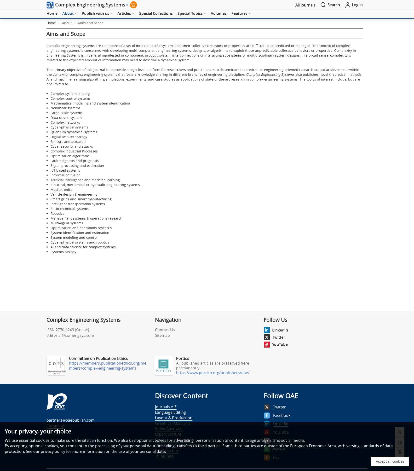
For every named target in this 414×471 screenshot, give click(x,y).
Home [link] (51, 23)
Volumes (219, 13)
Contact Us (165, 329)
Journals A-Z (166, 406)
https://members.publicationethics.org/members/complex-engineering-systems (107, 366)
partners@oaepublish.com (70, 420)
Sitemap (162, 335)
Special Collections (156, 13)
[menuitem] (52, 13)
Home (52, 13)
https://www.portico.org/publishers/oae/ (212, 372)
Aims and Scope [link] (91, 23)
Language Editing (170, 412)
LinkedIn (280, 330)
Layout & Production (173, 417)
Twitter (278, 337)
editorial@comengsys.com (70, 335)
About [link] (67, 23)
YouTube (280, 344)
